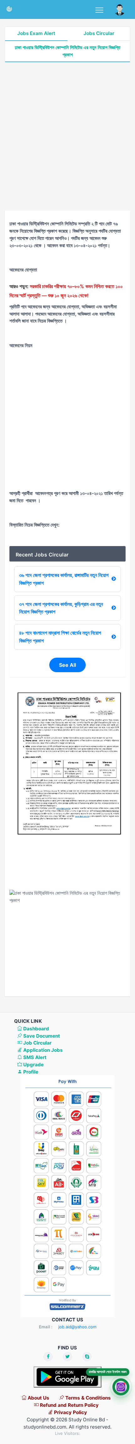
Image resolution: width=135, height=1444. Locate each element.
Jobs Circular (99, 33)
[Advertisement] (67, 136)
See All (67, 665)
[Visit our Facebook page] (48, 1356)
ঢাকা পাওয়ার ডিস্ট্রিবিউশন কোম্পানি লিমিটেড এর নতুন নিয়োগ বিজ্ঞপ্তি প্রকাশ (67, 51)
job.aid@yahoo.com (77, 1326)
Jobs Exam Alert (36, 33)
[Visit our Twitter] (67, 1356)
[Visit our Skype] (87, 1356)
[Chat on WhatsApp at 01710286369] (120, 1386)
